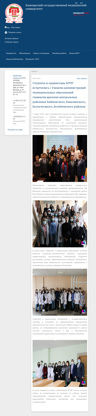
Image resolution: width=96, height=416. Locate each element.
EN (81, 3)
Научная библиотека (14, 59)
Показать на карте (15, 129)
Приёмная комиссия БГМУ (19, 76)
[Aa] (88, 3)
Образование (24, 53)
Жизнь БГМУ (74, 53)
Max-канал (15, 27)
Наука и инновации (41, 53)
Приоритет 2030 (32, 59)
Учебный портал (11, 42)
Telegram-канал (14, 32)
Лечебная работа (59, 53)
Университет (11, 53)
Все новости (82, 78)
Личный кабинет (11, 38)
